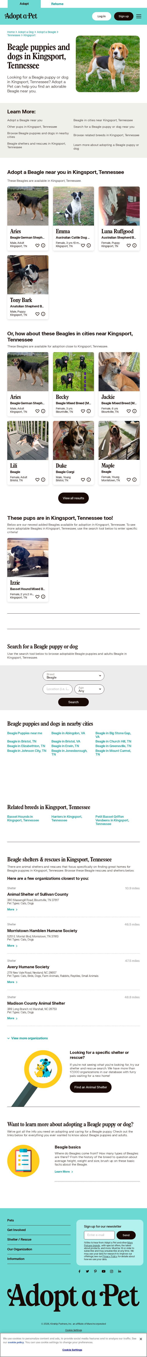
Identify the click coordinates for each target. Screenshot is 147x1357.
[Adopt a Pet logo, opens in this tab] (73, 1301)
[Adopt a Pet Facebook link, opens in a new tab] (80, 1271)
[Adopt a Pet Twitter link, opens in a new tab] (88, 1271)
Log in (102, 16)
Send (126, 1235)
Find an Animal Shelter (90, 1087)
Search (73, 702)
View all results (73, 498)
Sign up (124, 16)
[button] (37, 245)
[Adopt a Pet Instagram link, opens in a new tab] (113, 1271)
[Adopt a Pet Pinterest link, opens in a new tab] (96, 1271)
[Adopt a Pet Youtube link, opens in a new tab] (104, 1271)
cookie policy (16, 1342)
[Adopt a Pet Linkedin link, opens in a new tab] (120, 1271)
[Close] (141, 1339)
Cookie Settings (73, 1330)
